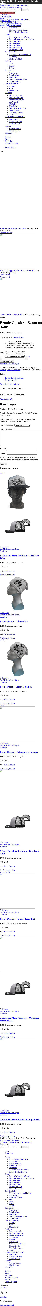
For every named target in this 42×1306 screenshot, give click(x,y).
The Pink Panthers (16, 112)
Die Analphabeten (16, 98)
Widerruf (28, 1142)
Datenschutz (13, 1142)
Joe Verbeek (13, 102)
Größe (2, 356)
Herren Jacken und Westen (19, 19)
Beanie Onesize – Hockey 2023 (12, 315)
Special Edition (10, 147)
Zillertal (12, 68)
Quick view (4, 547)
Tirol (11, 64)
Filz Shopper (14, 131)
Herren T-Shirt (14, 21)
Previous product (6, 233)
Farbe (2, 353)
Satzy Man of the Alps (17, 108)
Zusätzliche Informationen (14, 378)
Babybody (13, 57)
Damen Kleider (15, 41)
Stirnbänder (13, 91)
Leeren (27, 356)
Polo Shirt (13, 28)
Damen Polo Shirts (16, 50)
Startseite (3, 228)
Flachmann (13, 77)
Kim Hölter (13, 106)
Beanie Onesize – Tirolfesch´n (14, 621)
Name (3, 449)
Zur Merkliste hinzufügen (9, 364)
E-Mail (3, 453)
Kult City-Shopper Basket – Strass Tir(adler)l (17, 271)
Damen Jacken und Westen (19, 37)
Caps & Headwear (13, 228)
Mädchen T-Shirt (15, 59)
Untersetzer (13, 73)
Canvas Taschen (15, 129)
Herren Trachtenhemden (18, 32)
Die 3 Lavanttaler (15, 96)
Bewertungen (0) (11, 380)
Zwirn (11, 115)
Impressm (3, 1142)
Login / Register (11, 1282)
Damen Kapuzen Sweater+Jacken (21, 39)
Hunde (11, 66)
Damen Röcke (14, 43)
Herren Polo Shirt (15, 122)
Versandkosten (18, 337)
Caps (11, 88)
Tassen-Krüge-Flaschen (18, 79)
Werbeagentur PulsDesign (9, 1140)
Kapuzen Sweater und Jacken (20, 55)
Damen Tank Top (15, 48)
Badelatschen (14, 75)
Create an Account (7, 1305)
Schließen (3, 551)
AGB (21, 1142)
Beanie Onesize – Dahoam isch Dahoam (19, 752)
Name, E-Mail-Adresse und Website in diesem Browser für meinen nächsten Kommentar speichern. (19, 459)
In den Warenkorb (7, 361)
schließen (3, 1288)
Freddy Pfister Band (16, 100)
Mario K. (12, 104)
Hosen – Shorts (15, 26)
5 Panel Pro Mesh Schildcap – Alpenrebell (20, 1119)
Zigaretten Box (14, 81)
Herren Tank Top (15, 24)
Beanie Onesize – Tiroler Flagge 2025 (17, 919)
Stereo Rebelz (14, 110)
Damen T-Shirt (14, 45)
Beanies (12, 86)
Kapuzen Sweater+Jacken (18, 30)
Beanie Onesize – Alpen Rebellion (16, 687)
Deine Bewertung (7, 425)
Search (25, 10)
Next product (5, 277)
